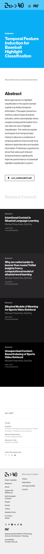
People (7, 502)
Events (7, 505)
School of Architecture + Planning (16, 536)
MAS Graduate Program (10, 497)
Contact (25, 489)
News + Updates (11, 480)
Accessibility (9, 539)
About (7, 487)
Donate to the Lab (11, 542)
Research (8, 483)
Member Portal (10, 512)
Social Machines (12, 230)
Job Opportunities (28, 486)
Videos (7, 509)
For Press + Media (9, 517)
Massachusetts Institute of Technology (18, 534)
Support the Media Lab (9, 491)
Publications (26, 482)
